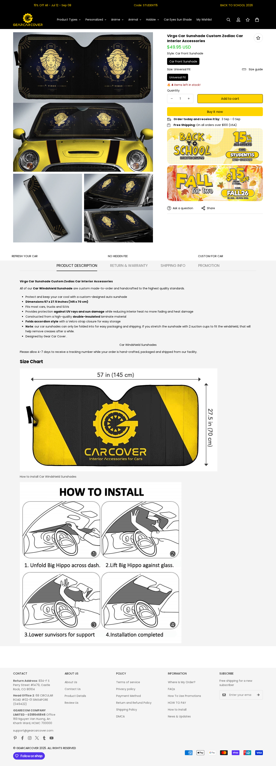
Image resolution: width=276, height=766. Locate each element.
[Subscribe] (258, 694)
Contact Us (73, 689)
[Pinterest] (15, 738)
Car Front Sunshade (183, 61)
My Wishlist (204, 20)
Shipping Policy (126, 710)
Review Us (71, 703)
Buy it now (215, 111)
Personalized (94, 20)
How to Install (177, 710)
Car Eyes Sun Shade (178, 20)
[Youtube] (51, 738)
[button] (257, 19)
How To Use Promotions (184, 696)
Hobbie (151, 20)
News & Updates (179, 716)
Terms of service (128, 682)
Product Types (67, 20)
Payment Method (128, 696)
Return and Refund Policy (134, 703)
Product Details (75, 696)
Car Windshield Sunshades (138, 345)
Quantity (173, 90)
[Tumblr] (44, 738)
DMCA (120, 716)
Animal (133, 20)
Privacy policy (125, 689)
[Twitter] (37, 738)
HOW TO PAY (177, 703)
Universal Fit (177, 77)
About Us (71, 682)
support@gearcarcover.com (33, 731)
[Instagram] (29, 738)
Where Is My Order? (181, 682)
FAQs (171, 689)
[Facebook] (22, 738)
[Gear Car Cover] (27, 19)
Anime (115, 20)
